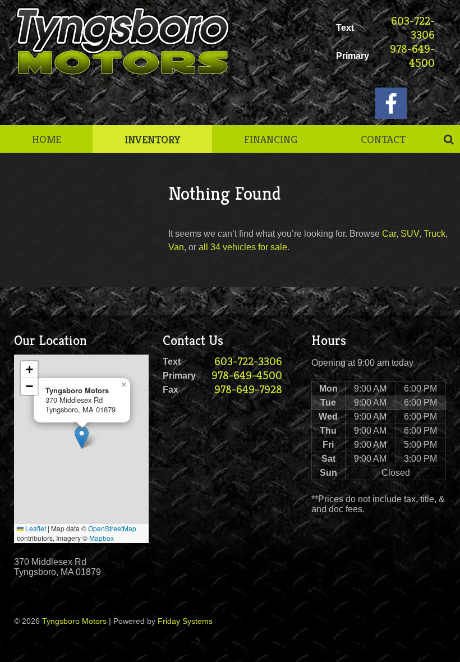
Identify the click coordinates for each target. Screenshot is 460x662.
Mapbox (101, 538)
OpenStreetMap (112, 528)
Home (46, 139)
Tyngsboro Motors (74, 621)
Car (389, 233)
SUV (410, 233)
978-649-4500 (412, 56)
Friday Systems (185, 621)
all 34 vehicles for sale (243, 247)
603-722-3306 (413, 28)
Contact (383, 139)
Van (176, 247)
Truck (434, 233)
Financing (270, 139)
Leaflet (35, 528)
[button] (82, 437)
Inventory (153, 139)
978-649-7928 (248, 390)
